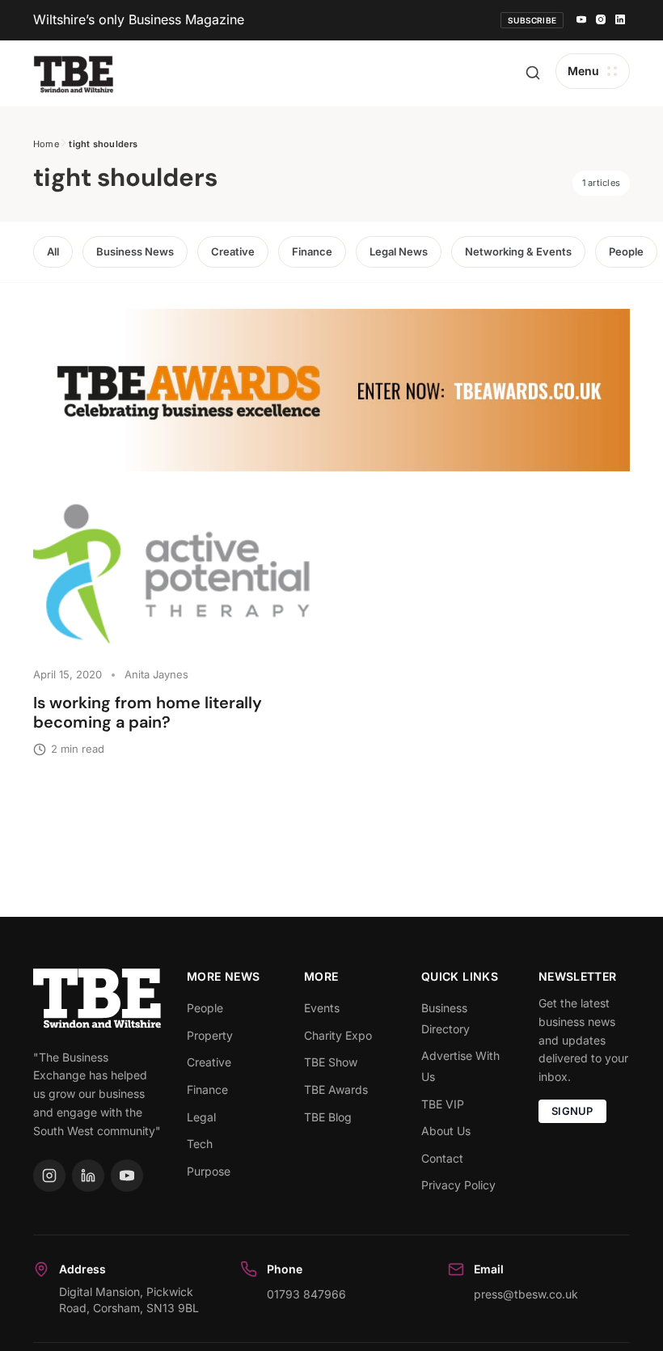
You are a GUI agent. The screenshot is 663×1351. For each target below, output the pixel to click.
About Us (446, 1131)
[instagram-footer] (49, 1175)
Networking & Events (518, 251)
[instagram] (600, 20)
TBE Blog (328, 1117)
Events (322, 1008)
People (626, 251)
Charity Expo (338, 1035)
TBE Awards (336, 1089)
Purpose (208, 1171)
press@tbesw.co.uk (526, 1294)
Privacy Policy (458, 1185)
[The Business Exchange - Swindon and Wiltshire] (73, 73)
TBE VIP (442, 1104)
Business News (135, 251)
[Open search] (533, 73)
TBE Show (330, 1062)
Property (210, 1035)
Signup (572, 1110)
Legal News (399, 251)
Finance (312, 251)
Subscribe (532, 20)
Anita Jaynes (156, 674)
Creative (233, 251)
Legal (201, 1117)
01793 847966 (306, 1294)
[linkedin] (620, 20)
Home (46, 144)
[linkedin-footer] (88, 1175)
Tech (200, 1143)
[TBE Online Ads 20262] (331, 390)
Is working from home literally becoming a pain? (147, 712)
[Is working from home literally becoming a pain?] (176, 577)
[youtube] (581, 20)
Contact (442, 1158)
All (53, 251)
